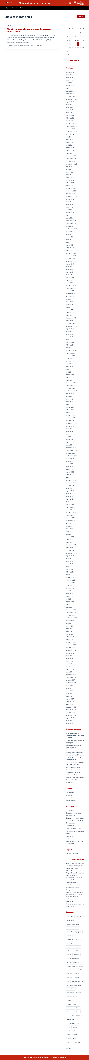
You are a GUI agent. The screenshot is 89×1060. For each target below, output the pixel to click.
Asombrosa (69, 783)
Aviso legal (63, 1057)
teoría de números (72, 1034)
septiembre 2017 (71, 358)
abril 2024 (69, 145)
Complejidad (70, 826)
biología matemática (73, 924)
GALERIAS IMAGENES (73, 854)
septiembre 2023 (71, 164)
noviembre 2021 (71, 223)
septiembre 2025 (71, 99)
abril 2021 (69, 242)
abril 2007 (69, 696)
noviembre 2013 (71, 483)
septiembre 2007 (71, 683)
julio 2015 (69, 429)
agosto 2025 (70, 102)
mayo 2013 (69, 499)
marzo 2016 (70, 407)
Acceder (68, 1048)
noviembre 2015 (71, 418)
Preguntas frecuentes (39, 1057)
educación (70, 943)
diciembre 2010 (71, 577)
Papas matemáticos (72, 780)
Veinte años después (73, 767)
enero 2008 (69, 672)
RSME (68, 1027)
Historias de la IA (72, 970)
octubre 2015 (70, 421)
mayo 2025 (69, 110)
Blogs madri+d (10, 8)
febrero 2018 (70, 345)
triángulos (78, 1042)
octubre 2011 (70, 550)
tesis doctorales (71, 1038)
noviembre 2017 (71, 353)
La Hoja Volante (71, 798)
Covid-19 (69, 932)
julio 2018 (69, 331)
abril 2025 (69, 113)
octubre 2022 (70, 194)
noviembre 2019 (71, 288)
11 (70, 40)
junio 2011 (69, 561)
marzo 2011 (70, 569)
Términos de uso (27, 1057)
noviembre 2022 (71, 191)
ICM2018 (69, 973)
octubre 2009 (70, 615)
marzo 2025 (70, 115)
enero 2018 (69, 348)
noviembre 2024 (71, 126)
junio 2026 (69, 77)
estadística (70, 951)
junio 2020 (69, 269)
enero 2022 (69, 218)
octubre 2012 (70, 518)
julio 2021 (69, 234)
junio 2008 (69, 658)
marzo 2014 (70, 472)
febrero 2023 (70, 183)
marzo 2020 (70, 277)
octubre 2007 (70, 680)
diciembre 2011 (71, 545)
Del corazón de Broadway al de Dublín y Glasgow (75, 763)
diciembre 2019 (71, 286)
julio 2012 (69, 526)
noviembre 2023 (71, 158)
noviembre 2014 (71, 450)
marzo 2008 (70, 666)
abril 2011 (69, 567)
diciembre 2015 (71, 415)
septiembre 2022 (71, 196)
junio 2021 (69, 237)
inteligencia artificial (77, 981)
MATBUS (69, 839)
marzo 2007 (70, 699)
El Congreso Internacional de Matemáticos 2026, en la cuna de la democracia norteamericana (75, 756)
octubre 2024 (70, 129)
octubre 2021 (70, 226)
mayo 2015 (69, 434)
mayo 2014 (69, 467)
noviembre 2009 (71, 612)
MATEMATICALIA (71, 800)
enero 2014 (69, 477)
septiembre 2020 (71, 261)
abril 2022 (69, 210)
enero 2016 (69, 413)
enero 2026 (69, 91)
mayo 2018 (69, 337)
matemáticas (70, 989)
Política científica (75, 1015)
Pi (67, 1015)
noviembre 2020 (71, 256)
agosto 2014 (70, 458)
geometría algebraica (73, 958)
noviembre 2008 (71, 645)
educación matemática (73, 947)
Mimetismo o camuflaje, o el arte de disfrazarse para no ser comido (31, 30)
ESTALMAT (69, 795)
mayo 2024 (69, 142)
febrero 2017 (70, 377)
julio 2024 (69, 137)
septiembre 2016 (71, 391)
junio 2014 (69, 464)
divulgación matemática (73, 939)
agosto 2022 (70, 199)
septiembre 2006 (71, 715)
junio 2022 (69, 204)
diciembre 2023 (71, 156)
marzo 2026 (70, 86)
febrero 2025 (70, 118)
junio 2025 (69, 107)
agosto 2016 (70, 394)
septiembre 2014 (71, 456)
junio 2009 (69, 626)
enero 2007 (69, 704)
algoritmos (79, 916)
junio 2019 (69, 302)
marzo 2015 (70, 440)
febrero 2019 (70, 313)
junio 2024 (69, 140)
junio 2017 (69, 367)
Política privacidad (53, 1057)
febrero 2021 (70, 248)
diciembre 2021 (71, 221)
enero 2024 (69, 153)
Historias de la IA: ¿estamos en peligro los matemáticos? (75, 776)
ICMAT (77, 977)
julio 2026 (69, 75)
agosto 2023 (70, 167)
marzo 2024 (70, 148)
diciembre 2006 (71, 707)
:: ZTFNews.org (71, 810)
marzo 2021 (70, 245)
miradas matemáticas (73, 1008)
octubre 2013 (70, 485)
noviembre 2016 (71, 385)
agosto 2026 (70, 72)
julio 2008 (69, 656)
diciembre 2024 (71, 123)
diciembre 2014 (71, 448)
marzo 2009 (70, 634)
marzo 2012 (70, 537)
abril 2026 (69, 83)
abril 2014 (69, 469)
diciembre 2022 (71, 188)
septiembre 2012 (71, 521)
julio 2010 (69, 591)
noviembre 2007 (71, 677)
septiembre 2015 (71, 423)
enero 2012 (69, 542)
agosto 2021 (70, 231)
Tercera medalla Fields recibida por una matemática (73, 747)
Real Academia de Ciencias (74, 1023)
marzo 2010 (70, 602)
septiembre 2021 (71, 229)
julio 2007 (69, 688)
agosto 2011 (70, 556)
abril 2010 (69, 599)
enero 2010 (69, 607)
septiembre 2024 (71, 131)
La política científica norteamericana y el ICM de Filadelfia (75, 735)
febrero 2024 (70, 150)
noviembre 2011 (71, 548)
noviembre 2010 (71, 580)
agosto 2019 (70, 296)
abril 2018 (69, 340)
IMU (68, 981)
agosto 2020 (70, 264)
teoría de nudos (71, 1031)
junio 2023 (69, 172)
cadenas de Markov (72, 928)
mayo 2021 (69, 240)
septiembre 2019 (71, 294)
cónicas (69, 935)
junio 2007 (69, 691)
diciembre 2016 (71, 383)
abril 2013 (69, 502)
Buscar (81, 17)
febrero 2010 (70, 604)
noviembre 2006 (71, 710)
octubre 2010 (70, 583)
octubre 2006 (70, 712)
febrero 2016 (70, 410)
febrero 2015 (70, 442)
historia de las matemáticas (75, 966)
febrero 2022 (70, 215)
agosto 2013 (70, 491)
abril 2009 (69, 631)
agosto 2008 (70, 653)
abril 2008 (69, 664)
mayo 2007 (69, 693)
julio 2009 (69, 623)
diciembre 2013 (71, 480)
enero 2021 (69, 250)
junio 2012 (69, 529)
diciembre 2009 (71, 610)
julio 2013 (69, 494)
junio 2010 (69, 594)
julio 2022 (69, 202)
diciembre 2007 (71, 675)
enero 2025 (69, 121)
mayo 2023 (69, 175)
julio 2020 (69, 267)
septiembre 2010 (71, 585)
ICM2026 (69, 977)
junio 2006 (69, 723)
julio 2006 (69, 721)
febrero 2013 (70, 507)
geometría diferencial (73, 962)
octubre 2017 (70, 356)
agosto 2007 (70, 685)
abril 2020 (69, 275)
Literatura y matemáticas (74, 985)
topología (69, 1042)
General (9, 25)
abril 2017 (69, 372)
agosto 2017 (70, 361)
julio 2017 (69, 364)
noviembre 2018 (71, 321)
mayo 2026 (69, 80)
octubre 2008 (70, 648)
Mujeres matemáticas (73, 1012)
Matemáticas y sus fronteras (34, 2)
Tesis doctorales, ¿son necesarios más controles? (75, 904)
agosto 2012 (70, 523)
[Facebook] (59, 3)
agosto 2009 (70, 621)
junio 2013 (69, 496)
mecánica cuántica (72, 996)
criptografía (78, 932)
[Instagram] (70, 3)
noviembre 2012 (71, 515)
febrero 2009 (70, 637)
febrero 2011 (70, 572)
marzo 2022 (70, 213)
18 (70, 44)
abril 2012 (69, 534)
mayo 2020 (69, 272)
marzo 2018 (70, 342)
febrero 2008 (70, 669)
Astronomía (70, 920)
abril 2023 (69, 177)
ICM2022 (77, 973)
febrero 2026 (70, 88)
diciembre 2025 (71, 94)
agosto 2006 (70, 718)
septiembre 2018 (71, 326)
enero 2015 (69, 445)
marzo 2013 (70, 504)
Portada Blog (20, 8)
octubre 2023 (70, 161)
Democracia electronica (73, 828)
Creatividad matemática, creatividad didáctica (74, 771)
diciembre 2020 (71, 253)
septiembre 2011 (71, 553)
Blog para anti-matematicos (75, 818)
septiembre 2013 (71, 488)
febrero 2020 (70, 280)
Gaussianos (70, 836)
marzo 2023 (70, 180)
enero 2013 (69, 510)
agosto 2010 (70, 588)
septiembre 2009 (71, 618)
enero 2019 (69, 315)
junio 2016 (69, 399)
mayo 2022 (69, 207)
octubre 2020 (70, 258)
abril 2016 (69, 404)
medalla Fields (71, 1000)
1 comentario (39, 46)
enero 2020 (69, 283)
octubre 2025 (70, 96)
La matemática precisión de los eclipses (75, 741)
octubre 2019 (70, 291)
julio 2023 (69, 169)
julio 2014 (69, 461)
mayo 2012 (69, 531)
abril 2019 (69, 307)
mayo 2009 (69, 629)
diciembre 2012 (71, 512)
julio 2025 (69, 104)
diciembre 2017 (71, 350)
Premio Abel (70, 1019)
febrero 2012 (70, 540)
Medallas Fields (71, 1004)
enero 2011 (69, 575)
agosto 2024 (70, 134)
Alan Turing (70, 916)
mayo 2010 (69, 596)
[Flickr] (66, 3)
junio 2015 (69, 431)
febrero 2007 (70, 702)
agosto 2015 (70, 426)
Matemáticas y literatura (74, 993)
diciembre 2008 (71, 642)
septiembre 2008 (71, 650)
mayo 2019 (69, 304)
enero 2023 (69, 186)
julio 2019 (69, 299)
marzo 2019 (70, 310)
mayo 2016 (69, 402)
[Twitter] (63, 3)
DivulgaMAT (70, 792)
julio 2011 (69, 558)
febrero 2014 (70, 475)
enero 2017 (69, 380)
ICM (81, 970)
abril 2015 (69, 437)
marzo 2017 (70, 375)
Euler (77, 951)
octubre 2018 (70, 323)
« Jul (67, 55)
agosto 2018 (70, 329)
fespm (69, 954)
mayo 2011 (69, 564)
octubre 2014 (70, 453)
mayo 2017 (69, 369)
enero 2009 (69, 640)
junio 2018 (69, 334)
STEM (75, 1027)
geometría (76, 954)
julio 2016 (69, 396)
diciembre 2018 (71, 318)
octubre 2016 (70, 388)
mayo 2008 (69, 661)
